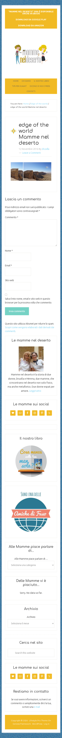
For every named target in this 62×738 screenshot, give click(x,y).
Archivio (31, 616)
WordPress (37, 724)
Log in (46, 724)
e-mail (37, 707)
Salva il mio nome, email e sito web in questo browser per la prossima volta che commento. (28, 300)
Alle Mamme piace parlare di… (31, 558)
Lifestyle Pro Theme (38, 720)
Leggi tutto (35, 390)
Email (8, 265)
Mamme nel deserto (31, 38)
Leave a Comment (31, 152)
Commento (11, 217)
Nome (9, 250)
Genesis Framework (22, 724)
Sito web (9, 280)
